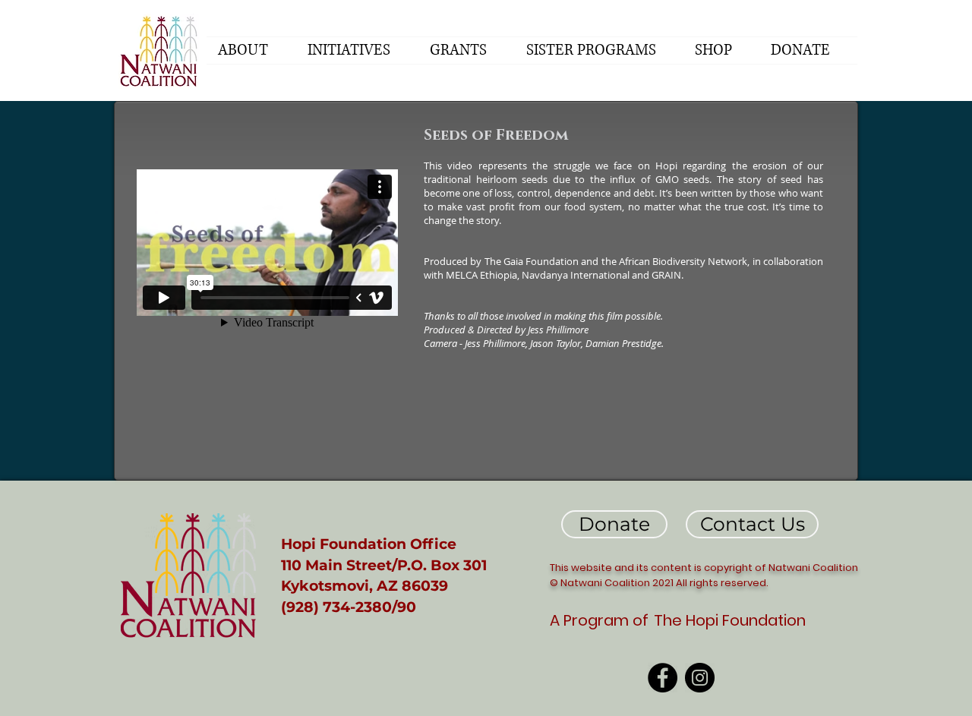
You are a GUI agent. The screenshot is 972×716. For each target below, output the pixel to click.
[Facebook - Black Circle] (662, 677)
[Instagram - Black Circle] (700, 677)
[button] (251, 50)
